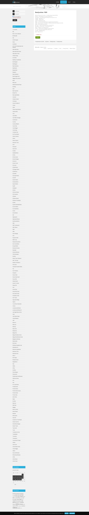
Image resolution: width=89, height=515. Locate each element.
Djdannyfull (15, 217)
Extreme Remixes (16, 252)
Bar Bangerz (15, 61)
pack (14, 502)
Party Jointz (15, 374)
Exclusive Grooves (16, 248)
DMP (14, 229)
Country (14, 121)
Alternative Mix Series (17, 51)
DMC (14, 223)
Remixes (14, 413)
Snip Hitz (14, 417)
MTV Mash (15, 357)
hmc (13, 499)
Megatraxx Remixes (16, 339)
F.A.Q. (74, 2)
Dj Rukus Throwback (17, 200)
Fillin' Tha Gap (15, 260)
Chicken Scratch (16, 99)
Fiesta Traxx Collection (17, 258)
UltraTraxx (15, 444)
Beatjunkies (15, 70)
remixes (21, 504)
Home (57, 2)
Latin (14, 314)
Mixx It (14, 355)
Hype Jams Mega (16, 299)
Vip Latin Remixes (16, 452)
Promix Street (15, 392)
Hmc (13, 287)
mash (22, 499)
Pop (13, 382)
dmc (13, 497)
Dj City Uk (14, 161)
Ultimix (14, 442)
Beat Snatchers (15, 66)
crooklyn (21, 496)
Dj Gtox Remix (15, 179)
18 (15, 479)
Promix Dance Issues (17, 390)
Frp (13, 268)
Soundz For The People (17, 419)
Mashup (14, 326)
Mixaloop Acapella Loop (17, 345)
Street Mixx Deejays (16, 423)
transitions (23, 505)
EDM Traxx (15, 239)
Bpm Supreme (15, 90)
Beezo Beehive (15, 74)
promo (22, 502)
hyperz (15, 499)
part (16, 502)
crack (16, 496)
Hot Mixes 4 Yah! (16, 295)
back (15, 493)
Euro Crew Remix (16, 243)
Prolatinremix (15, 386)
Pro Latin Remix (16, 384)
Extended (14, 250)
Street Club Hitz (16, 421)
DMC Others (15, 227)
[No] (87, 513)
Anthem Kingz (15, 55)
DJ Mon (14, 190)
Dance (14, 138)
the (17, 506)
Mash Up (14, 324)
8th (13, 493)
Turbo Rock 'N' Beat (16, 440)
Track (14, 430)
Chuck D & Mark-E (16, 103)
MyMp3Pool (15, 361)
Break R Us (15, 92)
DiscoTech (15, 148)
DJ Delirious (15, 171)
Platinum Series (16, 378)
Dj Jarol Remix (15, 183)
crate (18, 496)
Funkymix (14, 272)
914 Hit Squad (15, 39)
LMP (13, 320)
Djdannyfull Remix (16, 219)
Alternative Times (16, 53)
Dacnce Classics (16, 136)
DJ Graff (14, 177)
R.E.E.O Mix (15, 397)
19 (17, 479)
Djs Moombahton (16, 221)
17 (13, 479)
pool (19, 502)
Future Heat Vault (16, 277)
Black (14, 80)
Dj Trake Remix (15, 208)
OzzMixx (14, 370)
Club (13, 113)
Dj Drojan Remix (16, 175)
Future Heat (15, 274)
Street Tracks (15, 426)
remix (17, 504)
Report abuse (72, 48)
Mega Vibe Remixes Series (18, 337)
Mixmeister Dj (15, 347)
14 (20, 477)
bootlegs (14, 495)
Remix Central (15, 409)
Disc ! (14, 144)
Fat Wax (14, 256)
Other (14, 368)
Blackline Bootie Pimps (17, 84)
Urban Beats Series (16, 446)
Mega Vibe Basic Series (17, 334)
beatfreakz (17, 493)
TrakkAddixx (15, 434)
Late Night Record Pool (17, 312)
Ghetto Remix (15, 281)
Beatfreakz (15, 68)
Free (19, 497)
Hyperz (14, 301)
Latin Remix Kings (16, 316)
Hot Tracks (15, 297)
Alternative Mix (15, 49)
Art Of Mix (15, 57)
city (18, 495)
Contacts (56, 48)
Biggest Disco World (16, 78)
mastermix (15, 501)
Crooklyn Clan (15, 132)
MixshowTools (15, 353)
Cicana (14, 105)
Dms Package (15, 233)
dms (17, 497)
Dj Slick (14, 202)
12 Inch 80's (15, 29)
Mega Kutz (15, 332)
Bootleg (14, 86)
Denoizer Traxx (16, 142)
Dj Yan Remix (15, 212)
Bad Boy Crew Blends (17, 59)
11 (15, 477)
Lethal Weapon (15, 318)
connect (14, 496)
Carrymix (14, 97)
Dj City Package (16, 159)
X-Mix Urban (15, 461)
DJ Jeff (14, 186)
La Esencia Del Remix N (17, 310)
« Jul (15, 484)
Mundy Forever (15, 359)
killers (18, 499)
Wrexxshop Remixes (16, 454)
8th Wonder (15, 35)
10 (13, 477)
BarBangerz (15, 63)
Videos (14, 450)
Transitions (15, 438)
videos (15, 508)
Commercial (15, 119)
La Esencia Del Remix (17, 308)
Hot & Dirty (15, 289)
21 (20, 479)
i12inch (14, 306)
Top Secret (15, 428)
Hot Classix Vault (16, 293)
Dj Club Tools (15, 163)
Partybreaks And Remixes (17, 376)
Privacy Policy (65, 48)
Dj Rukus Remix (16, 198)
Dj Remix (14, 196)
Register (63, 2)
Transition (15, 436)
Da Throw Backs (16, 134)
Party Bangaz (15, 372)
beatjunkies (22, 493)
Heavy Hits (15, 285)
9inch (14, 42)
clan (20, 495)
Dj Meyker (15, 188)
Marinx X (14, 322)
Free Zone (15, 264)
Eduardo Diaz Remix (16, 241)
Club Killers (15, 115)
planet (18, 502)
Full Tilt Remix (15, 270)
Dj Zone (47, 41)
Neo (13, 363)
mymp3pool (19, 500)
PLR (13, 380)
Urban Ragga (15, 448)
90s (13, 37)
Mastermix (15, 330)
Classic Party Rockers (17, 109)
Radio (14, 399)
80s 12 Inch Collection (17, 33)
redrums (14, 504)
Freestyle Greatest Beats (17, 266)
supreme (14, 505)
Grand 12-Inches (16, 283)
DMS (13, 231)
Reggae (14, 407)
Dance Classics (15, 140)
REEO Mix (14, 405)
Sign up (37, 37)
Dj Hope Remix (15, 181)
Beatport (14, 72)
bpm (13, 88)
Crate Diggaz (15, 128)
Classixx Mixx (15, 111)
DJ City (14, 155)
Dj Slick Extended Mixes (17, 204)
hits (23, 497)
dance (24, 496)
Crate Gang (15, 130)
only (22, 501)
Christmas (15, 101)
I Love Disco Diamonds (17, 303)
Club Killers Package (16, 117)
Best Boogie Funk (16, 76)
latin (21, 499)
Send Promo (50, 48)
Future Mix (15, 279)
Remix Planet (15, 411)
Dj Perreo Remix (16, 192)
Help (69, 2)
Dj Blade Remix (15, 152)
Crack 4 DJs (15, 126)
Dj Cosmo (14, 165)
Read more (72, 513)
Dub (13, 235)
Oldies (14, 366)
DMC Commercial (16, 225)
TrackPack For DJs (16, 432)
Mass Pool (15, 328)
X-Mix (14, 457)
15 (22, 477)
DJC (13, 215)
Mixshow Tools (15, 351)
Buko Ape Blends (16, 95)
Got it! (66, 513)
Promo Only (15, 394)
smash (24, 504)
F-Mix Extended (15, 254)
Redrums (14, 403)
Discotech (14, 146)
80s (13, 31)
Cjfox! (14, 107)
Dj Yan (14, 210)
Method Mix (15, 341)
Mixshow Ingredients (17, 349)
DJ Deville (14, 173)
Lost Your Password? (17, 17)
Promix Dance (15, 388)
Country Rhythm (16, 123)
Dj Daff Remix (15, 167)
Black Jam (14, 82)
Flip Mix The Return (16, 262)
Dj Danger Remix (16, 169)
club (22, 495)
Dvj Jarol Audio (15, 237)
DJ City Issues (15, 157)
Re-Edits (14, 401)
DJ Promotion (15, 194)
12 (17, 477)
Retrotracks (15, 415)
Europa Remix (15, 246)
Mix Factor (15, 343)
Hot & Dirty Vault (16, 291)
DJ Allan (14, 150)
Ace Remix (14, 44)
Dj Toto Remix (15, 206)
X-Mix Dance (15, 459)
